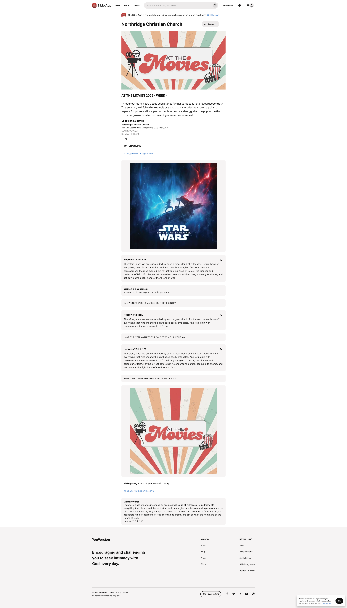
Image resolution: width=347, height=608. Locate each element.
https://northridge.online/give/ (139, 490)
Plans (126, 5)
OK (339, 601)
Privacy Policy (115, 592)
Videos (136, 5)
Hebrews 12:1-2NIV (135, 259)
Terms (125, 592)
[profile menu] (250, 5)
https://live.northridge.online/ (138, 153)
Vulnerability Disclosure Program (106, 596)
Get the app (228, 5)
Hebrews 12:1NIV (133, 314)
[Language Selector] (239, 5)
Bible (117, 5)
